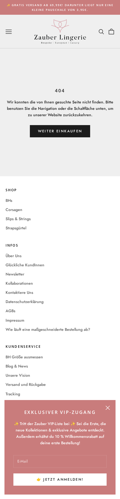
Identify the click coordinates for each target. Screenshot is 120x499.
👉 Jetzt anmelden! (60, 479)
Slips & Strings (18, 219)
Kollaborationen (19, 283)
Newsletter (15, 274)
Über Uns (13, 256)
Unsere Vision (18, 375)
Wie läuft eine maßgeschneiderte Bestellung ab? (48, 329)
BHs (9, 200)
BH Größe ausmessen (24, 357)
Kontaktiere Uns (19, 292)
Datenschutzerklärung (25, 301)
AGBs (10, 311)
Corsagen (14, 209)
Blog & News (17, 366)
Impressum (15, 320)
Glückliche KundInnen (25, 265)
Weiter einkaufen (60, 131)
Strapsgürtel (16, 228)
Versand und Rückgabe (26, 384)
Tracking (13, 394)
